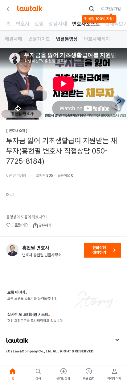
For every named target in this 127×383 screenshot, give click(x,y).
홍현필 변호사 (35, 248)
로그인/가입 (111, 8)
